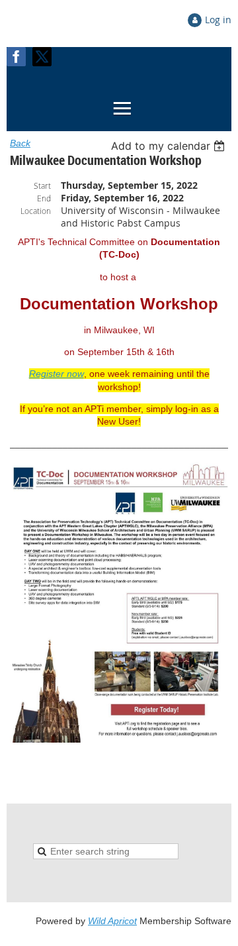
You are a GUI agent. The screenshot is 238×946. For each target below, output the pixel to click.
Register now (56, 373)
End (44, 198)
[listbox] (169, 146)
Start (42, 185)
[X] (42, 56)
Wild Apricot (112, 921)
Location (35, 210)
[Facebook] (16, 56)
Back (20, 143)
